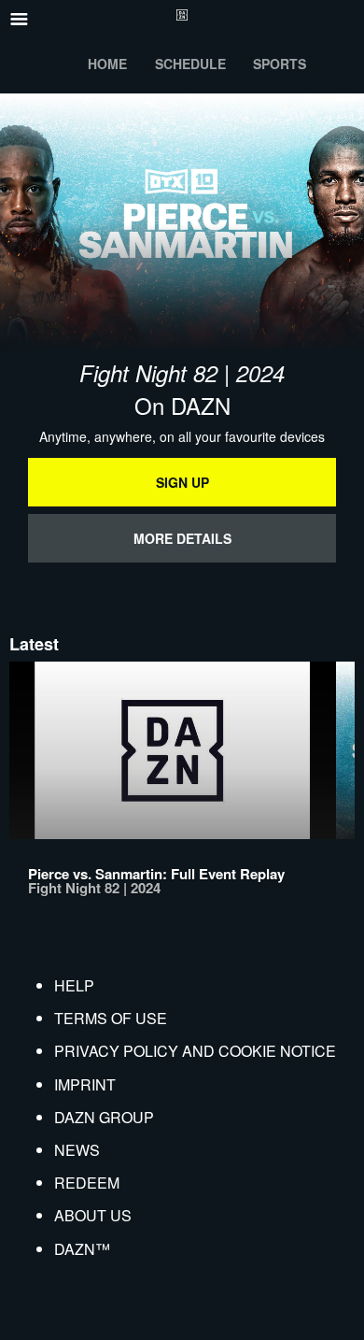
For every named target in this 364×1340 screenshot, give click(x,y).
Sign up (182, 482)
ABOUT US (93, 1215)
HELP (74, 985)
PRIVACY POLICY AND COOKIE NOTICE (195, 1051)
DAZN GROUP (104, 1117)
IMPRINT (85, 1084)
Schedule (190, 63)
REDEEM (86, 1182)
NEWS (77, 1150)
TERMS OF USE (110, 1018)
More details (182, 538)
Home (107, 63)
